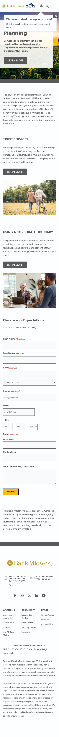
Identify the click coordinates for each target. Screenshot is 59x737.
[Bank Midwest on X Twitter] (29, 595)
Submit (11, 492)
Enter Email (8, 440)
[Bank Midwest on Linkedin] (36, 595)
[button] (47, 6)
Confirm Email (9, 452)
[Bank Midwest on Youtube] (44, 595)
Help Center (27, 623)
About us (9, 610)
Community (8, 623)
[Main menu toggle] (53, 6)
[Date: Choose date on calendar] (38, 412)
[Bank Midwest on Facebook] (15, 595)
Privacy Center (48, 615)
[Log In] (41, 5)
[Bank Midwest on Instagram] (22, 595)
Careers (6, 627)
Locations (26, 632)
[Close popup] (55, 16)
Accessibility (47, 624)
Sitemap (45, 620)
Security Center (28, 627)
